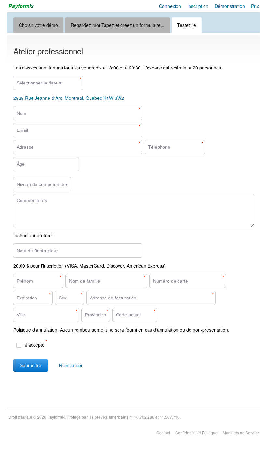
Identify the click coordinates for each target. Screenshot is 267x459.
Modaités (241, 432)
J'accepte (35, 345)
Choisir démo (38, 25)
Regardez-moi (117, 25)
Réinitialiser (71, 365)
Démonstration (230, 6)
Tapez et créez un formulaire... (132, 25)
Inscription (197, 6)
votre (40, 25)
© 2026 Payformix (94, 417)
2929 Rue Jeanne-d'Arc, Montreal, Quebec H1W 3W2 (68, 98)
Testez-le (186, 25)
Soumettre (30, 365)
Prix (255, 6)
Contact (163, 432)
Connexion (170, 6)
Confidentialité (196, 432)
